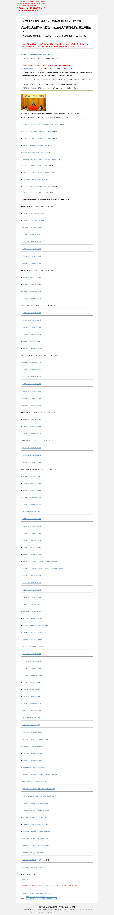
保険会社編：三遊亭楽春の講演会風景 (32, 618)
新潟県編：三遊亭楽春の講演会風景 (31, 433)
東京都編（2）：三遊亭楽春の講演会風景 (33, 220)
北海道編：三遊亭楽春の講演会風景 (31, 362)
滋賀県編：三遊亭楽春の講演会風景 (31, 341)
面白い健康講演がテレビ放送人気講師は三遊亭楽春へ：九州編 (42, 899)
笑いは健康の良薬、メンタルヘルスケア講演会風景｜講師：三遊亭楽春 (41, 124)
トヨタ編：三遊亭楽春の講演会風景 (31, 597)
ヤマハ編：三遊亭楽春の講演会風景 (31, 661)
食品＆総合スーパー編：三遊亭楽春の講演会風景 (35, 625)
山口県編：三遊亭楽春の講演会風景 (31, 490)
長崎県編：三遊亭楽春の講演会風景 (31, 540)
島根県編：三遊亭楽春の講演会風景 (31, 504)
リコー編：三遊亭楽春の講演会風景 (31, 703)
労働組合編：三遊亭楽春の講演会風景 (32, 760)
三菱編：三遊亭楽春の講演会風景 (31, 725)
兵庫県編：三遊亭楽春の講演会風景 (31, 320)
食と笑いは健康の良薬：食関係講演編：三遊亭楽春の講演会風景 (39, 796)
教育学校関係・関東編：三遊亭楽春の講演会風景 (35, 824)
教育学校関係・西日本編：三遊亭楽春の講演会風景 (35, 838)
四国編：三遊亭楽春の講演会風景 (31, 512)
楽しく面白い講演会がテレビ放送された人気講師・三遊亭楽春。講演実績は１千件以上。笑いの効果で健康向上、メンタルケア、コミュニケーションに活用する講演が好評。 (57, 909)
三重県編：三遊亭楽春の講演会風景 (31, 298)
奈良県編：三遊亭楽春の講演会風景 (31, 334)
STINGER (82, 912)
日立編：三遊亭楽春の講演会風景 (31, 696)
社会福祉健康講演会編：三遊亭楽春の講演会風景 (35, 179)
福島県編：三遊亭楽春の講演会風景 (31, 405)
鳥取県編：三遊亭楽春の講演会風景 (31, 497)
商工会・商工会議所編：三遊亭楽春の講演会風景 (35, 739)
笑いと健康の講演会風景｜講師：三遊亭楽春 (34, 817)
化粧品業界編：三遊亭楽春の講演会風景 (32, 746)
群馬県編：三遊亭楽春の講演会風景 (31, 256)
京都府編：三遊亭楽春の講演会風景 (31, 327)
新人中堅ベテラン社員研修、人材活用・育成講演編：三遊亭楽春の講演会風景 (42, 568)
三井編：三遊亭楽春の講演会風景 (31, 718)
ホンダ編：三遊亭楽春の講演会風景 (31, 654)
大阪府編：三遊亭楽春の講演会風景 (31, 313)
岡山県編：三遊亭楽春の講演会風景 (31, 476)
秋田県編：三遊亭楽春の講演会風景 (31, 398)
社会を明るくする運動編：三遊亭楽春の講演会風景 (35, 803)
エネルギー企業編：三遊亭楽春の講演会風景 (34, 632)
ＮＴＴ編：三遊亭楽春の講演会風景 (31, 583)
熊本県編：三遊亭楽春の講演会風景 (31, 533)
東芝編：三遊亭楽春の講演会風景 (31, 689)
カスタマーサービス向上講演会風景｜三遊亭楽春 (35, 192)
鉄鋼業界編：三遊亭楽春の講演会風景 (32, 639)
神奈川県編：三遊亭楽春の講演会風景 (32, 227)
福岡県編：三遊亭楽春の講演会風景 (31, 519)
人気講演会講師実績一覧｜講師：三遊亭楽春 (34, 867)
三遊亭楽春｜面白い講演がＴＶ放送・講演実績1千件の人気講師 (37, 893)
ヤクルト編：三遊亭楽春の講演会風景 (32, 675)
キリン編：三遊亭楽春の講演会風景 (31, 668)
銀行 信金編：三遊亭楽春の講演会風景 (32, 611)
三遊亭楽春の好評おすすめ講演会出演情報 (33, 853)
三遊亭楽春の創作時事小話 (29, 860)
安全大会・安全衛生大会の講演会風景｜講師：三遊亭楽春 (37, 138)
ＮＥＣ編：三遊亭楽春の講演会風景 (31, 682)
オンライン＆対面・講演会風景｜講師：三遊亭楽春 (35, 172)
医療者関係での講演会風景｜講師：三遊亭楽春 (34, 145)
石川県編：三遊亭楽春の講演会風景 (31, 455)
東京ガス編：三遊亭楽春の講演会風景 (32, 753)
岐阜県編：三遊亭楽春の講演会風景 (31, 291)
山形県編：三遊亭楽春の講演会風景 (31, 391)
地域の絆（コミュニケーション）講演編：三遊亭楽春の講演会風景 (39, 561)
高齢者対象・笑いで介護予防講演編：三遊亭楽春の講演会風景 (38, 789)
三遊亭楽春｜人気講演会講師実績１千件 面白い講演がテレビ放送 (57, 907)
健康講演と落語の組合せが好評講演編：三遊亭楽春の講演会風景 (39, 159)
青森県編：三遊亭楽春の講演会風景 (31, 369)
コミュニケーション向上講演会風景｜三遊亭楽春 (35, 165)
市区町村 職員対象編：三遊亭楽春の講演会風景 (34, 781)
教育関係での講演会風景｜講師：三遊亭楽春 (34, 152)
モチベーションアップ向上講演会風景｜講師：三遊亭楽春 (37, 186)
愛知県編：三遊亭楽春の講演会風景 (31, 284)
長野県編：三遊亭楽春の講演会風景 (31, 426)
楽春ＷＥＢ (25, 879)
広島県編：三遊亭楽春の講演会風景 (31, 483)
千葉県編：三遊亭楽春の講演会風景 (31, 234)
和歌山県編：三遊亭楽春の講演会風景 (32, 348)
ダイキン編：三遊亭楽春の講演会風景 (32, 710)
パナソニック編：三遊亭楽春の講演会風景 (33, 647)
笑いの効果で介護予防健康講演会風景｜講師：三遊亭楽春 (37, 131)
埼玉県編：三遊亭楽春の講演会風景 (31, 242)
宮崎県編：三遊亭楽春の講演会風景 (31, 547)
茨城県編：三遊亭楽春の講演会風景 (31, 249)
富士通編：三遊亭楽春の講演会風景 (31, 590)
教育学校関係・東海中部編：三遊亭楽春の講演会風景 (36, 831)
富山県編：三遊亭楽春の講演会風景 (31, 448)
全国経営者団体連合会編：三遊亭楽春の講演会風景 (35, 810)
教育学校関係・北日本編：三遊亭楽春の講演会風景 (35, 845)
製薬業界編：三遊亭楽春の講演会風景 (32, 732)
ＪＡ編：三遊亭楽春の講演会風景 (31, 604)
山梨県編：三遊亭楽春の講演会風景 (31, 419)
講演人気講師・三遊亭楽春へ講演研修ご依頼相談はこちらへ (41, 897)
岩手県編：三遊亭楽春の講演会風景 (31, 377)
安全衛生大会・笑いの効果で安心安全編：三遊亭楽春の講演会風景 (39, 774)
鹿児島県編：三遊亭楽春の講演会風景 (32, 554)
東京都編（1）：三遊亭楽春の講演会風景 (33, 213)
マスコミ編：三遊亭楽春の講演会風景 (32, 575)
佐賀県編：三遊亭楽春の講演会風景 (31, 526)
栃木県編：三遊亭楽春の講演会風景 (31, 263)
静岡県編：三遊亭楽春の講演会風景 (31, 277)
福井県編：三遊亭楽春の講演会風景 (31, 462)
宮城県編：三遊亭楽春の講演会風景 (31, 384)
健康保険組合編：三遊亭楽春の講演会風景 (33, 767)
